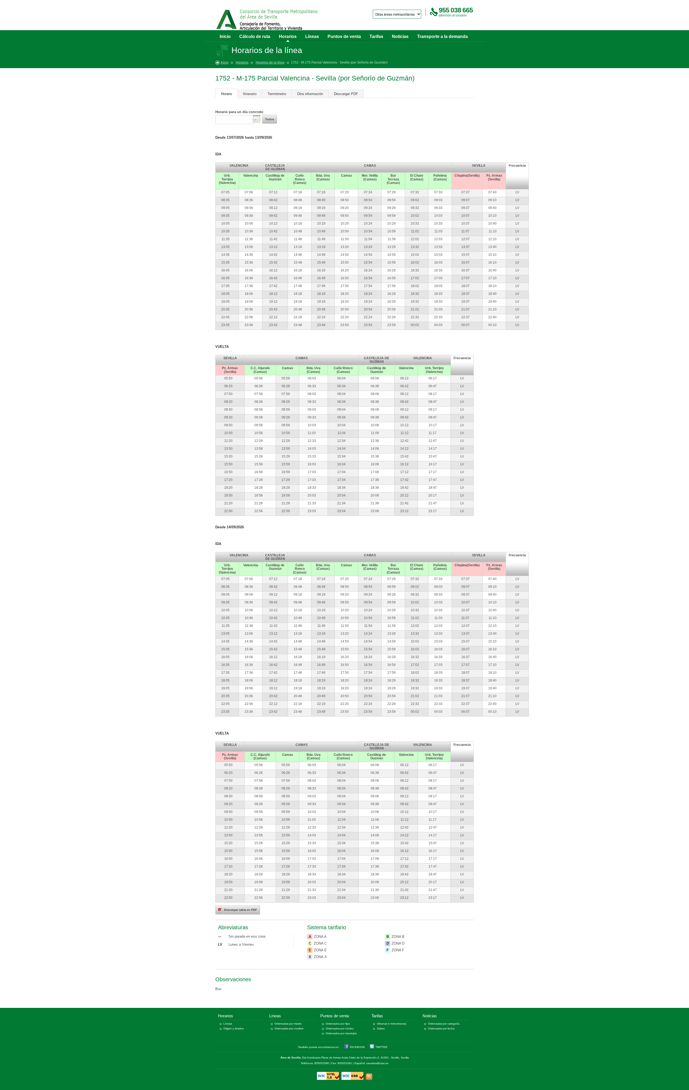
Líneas (312, 36)
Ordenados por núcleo (340, 1028)
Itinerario (249, 94)
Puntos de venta (344, 36)
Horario (226, 94)
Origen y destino (233, 1028)
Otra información (310, 94)
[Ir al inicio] (267, 21)
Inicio (225, 36)
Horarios (288, 36)
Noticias (400, 36)
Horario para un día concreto (239, 112)
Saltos (381, 1028)
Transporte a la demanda (442, 36)
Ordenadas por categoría (443, 1023)
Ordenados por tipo (338, 1023)
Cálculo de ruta (254, 36)
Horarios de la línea (270, 62)
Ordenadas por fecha (441, 1028)
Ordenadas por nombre (289, 1028)
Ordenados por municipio (341, 1033)
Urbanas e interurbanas (391, 1023)
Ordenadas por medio (288, 1023)
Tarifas (376, 36)
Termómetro (277, 94)
